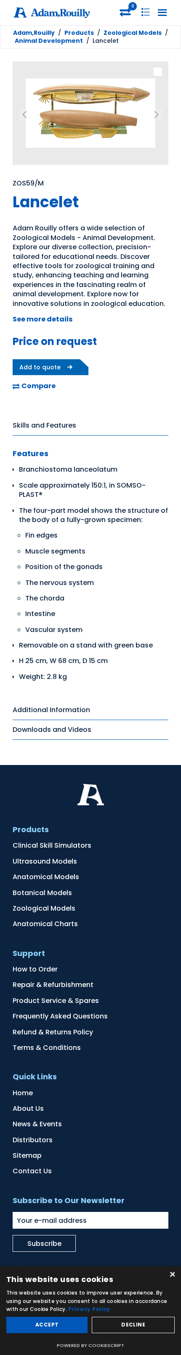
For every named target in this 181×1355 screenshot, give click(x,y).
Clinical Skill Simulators (52, 845)
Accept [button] (47, 1324)
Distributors (33, 1140)
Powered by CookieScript (90, 1345)
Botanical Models (42, 893)
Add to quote (40, 367)
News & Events (37, 1124)
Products (79, 33)
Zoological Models (133, 33)
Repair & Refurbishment (53, 984)
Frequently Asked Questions (60, 1016)
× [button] (171, 1275)
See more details (42, 319)
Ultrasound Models (45, 861)
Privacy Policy (89, 1309)
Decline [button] (133, 1324)
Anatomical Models (46, 877)
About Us (28, 1108)
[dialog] (90, 1310)
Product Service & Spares (56, 1000)
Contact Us (32, 1171)
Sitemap (27, 1155)
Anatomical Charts (45, 924)
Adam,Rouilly (34, 33)
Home (23, 1093)
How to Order (35, 969)
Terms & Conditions (47, 1047)
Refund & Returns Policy (53, 1032)
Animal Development (49, 41)
